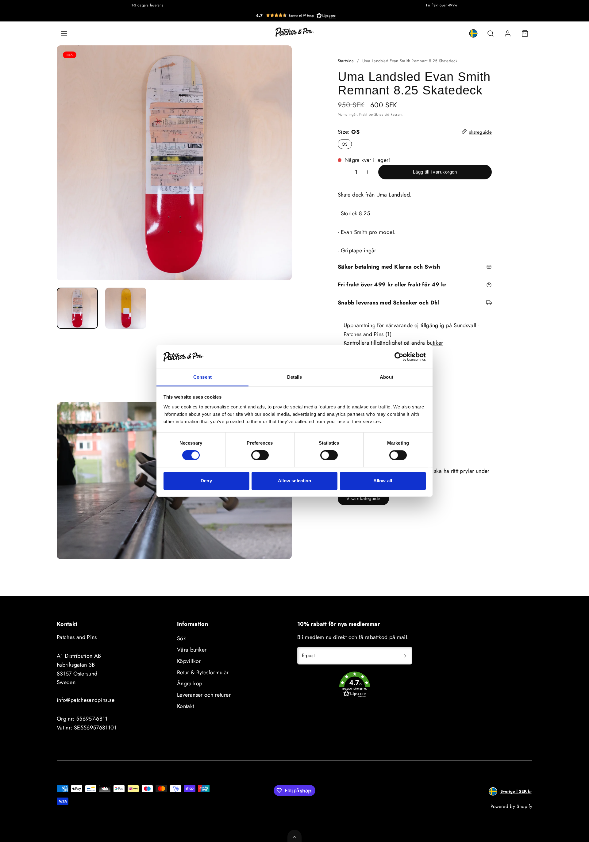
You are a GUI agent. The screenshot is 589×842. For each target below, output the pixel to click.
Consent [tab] (202, 377)
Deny (206, 480)
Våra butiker (191, 650)
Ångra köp (189, 683)
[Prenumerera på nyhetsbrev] (405, 655)
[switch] (260, 455)
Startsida (346, 61)
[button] (296, 15)
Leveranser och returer (204, 695)
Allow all (382, 480)
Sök (181, 638)
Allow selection (294, 480)
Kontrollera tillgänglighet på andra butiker (393, 343)
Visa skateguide (363, 498)
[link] (473, 33)
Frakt (363, 114)
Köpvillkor (189, 661)
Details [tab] (294, 377)
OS (345, 144)
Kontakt (185, 706)
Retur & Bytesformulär (203, 672)
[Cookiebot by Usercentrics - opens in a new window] (399, 357)
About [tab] (386, 377)
